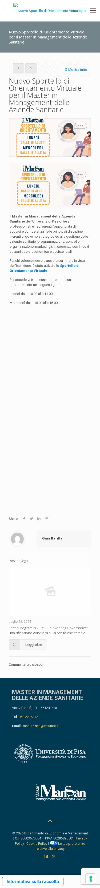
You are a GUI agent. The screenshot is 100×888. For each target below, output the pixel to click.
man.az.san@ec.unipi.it (40, 726)
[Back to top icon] (50, 821)
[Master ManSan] (50, 11)
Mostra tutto (77, 70)
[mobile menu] (92, 10)
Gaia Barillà (52, 538)
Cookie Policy (36, 844)
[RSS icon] (54, 856)
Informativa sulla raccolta (33, 881)
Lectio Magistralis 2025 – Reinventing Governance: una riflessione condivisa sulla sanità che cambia (48, 630)
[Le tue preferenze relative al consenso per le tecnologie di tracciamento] (91, 879)
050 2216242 (28, 717)
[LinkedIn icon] (46, 856)
